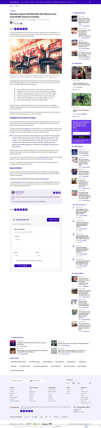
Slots (49, 393)
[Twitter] (54, 193)
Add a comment (53, 219)
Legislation (31, 2)
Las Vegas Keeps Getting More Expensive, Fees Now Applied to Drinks (83, 262)
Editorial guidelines (84, 399)
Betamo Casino (32, 391)
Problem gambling (84, 397)
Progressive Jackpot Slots (40, 366)
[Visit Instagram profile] (29, 411)
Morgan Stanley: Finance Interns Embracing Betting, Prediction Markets (84, 303)
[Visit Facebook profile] (24, 411)
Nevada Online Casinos (17, 370)
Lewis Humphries (66, 345)
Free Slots (14, 366)
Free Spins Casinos (25, 366)
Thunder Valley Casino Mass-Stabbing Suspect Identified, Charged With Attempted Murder (32, 351)
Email (37, 252)
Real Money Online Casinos (18, 361)
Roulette (50, 395)
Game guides (51, 387)
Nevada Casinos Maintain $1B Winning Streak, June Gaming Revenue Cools (84, 44)
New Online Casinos (34, 361)
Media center (83, 400)
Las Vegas (16, 6)
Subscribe (81, 137)
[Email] (59, 193)
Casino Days (31, 393)
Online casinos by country (86, 402)
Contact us (12, 389)
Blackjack (50, 397)
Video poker (50, 399)
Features (68, 393)
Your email (75, 130)
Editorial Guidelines (14, 397)
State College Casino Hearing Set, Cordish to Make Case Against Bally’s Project (82, 211)
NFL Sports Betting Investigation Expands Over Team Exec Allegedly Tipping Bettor (84, 162)
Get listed (12, 391)
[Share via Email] (26, 29)
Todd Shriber (86, 176)
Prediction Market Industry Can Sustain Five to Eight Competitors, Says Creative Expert (84, 281)
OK (86, 426)
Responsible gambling (14, 400)
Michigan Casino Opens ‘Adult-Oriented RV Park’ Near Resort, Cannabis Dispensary (85, 293)
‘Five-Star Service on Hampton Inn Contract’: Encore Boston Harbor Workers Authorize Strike (85, 326)
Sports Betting (55, 2)
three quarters (17, 182)
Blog (74, 2)
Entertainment (62, 2)
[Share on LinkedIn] (21, 29)
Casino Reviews (71, 361)
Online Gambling (47, 361)
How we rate (12, 399)
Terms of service (84, 391)
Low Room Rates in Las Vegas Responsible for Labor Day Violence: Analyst (82, 224)
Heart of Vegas (32, 400)
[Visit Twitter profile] (21, 411)
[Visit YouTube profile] (26, 411)
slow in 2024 (45, 178)
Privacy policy (83, 393)
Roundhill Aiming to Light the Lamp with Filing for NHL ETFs (84, 173)
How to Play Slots (56, 366)
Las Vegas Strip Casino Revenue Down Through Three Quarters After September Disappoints (85, 33)
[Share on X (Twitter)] (23, 29)
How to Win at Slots (69, 366)
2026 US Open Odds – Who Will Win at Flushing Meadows (73, 343)
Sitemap (82, 395)
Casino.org (80, 423)
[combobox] (18, 381)
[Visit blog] (32, 411)
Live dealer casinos (52, 400)
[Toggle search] (90, 2)
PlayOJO (31, 399)
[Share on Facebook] (15, 29)
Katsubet (31, 397)
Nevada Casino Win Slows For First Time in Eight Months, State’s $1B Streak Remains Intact (85, 21)
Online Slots (82, 361)
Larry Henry (79, 87)
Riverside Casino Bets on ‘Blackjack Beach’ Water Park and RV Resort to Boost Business (84, 314)
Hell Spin (31, 395)
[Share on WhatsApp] (18, 29)
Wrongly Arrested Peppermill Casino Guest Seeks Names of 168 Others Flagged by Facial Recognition (85, 195)
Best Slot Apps (82, 366)
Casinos (68, 391)
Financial (26, 2)
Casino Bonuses (59, 361)
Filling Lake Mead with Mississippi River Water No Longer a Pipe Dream (82, 237)
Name (16, 252)
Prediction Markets (39, 2)
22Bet (30, 389)
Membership (12, 393)
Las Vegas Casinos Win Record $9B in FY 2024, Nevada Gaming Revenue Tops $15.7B (85, 55)
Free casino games (52, 391)
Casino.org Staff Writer (82, 114)
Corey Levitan (86, 155)
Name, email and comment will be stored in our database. (29, 260)
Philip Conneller (86, 200)
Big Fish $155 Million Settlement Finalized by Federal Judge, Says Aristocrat (82, 250)
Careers (11, 395)
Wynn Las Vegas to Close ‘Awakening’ (84, 152)
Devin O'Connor (16, 23)
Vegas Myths (48, 2)
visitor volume (44, 157)
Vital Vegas (69, 2)
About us (12, 387)
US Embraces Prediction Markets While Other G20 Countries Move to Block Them (84, 183)
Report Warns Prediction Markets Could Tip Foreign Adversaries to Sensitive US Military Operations (72, 351)
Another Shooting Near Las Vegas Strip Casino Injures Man (81, 84)
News (22, 2)
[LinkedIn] (57, 193)
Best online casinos (52, 389)
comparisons (27, 128)
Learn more (58, 426)
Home (82, 389)
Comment (17, 236)
